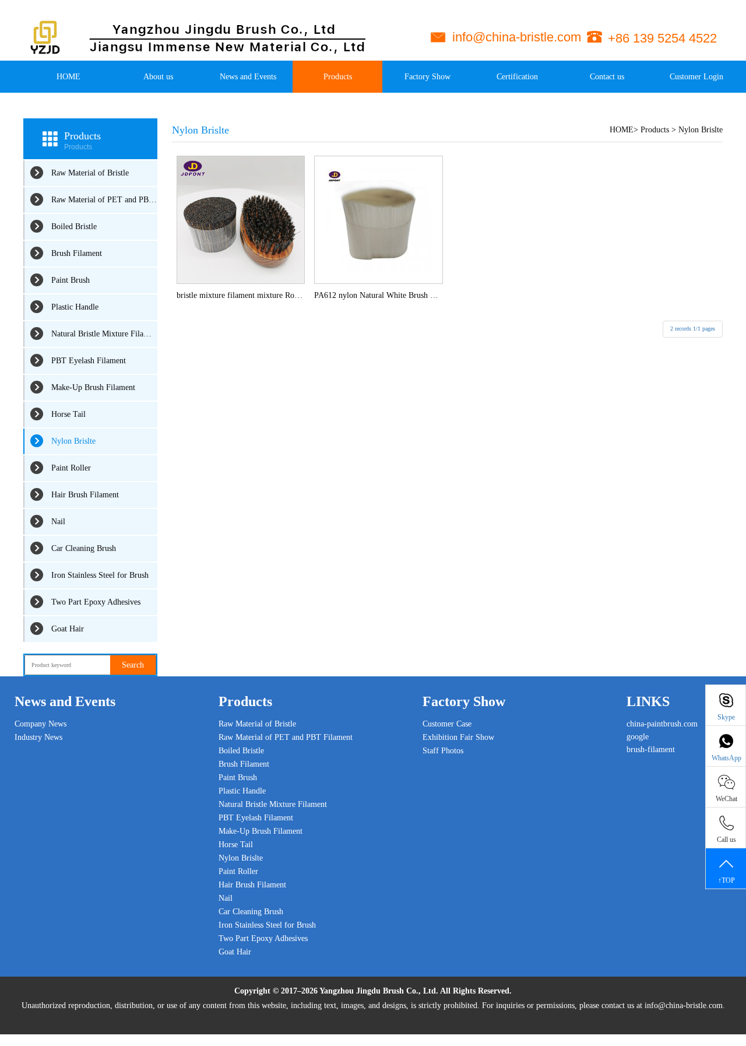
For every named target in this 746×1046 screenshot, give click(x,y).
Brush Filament (76, 253)
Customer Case (447, 723)
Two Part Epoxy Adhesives (95, 602)
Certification (517, 76)
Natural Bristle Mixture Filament (104, 333)
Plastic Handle (74, 307)
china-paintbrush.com (662, 723)
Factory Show (427, 76)
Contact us (607, 76)
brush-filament (651, 749)
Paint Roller (71, 468)
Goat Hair (67, 628)
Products (337, 76)
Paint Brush (70, 280)
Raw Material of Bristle (90, 173)
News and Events (248, 76)
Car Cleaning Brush (83, 548)
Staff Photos (443, 750)
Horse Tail (68, 414)
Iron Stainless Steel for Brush (100, 575)
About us (158, 76)
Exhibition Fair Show (458, 737)
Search (133, 665)
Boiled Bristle (74, 226)
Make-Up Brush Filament (93, 387)
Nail (58, 521)
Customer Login (696, 76)
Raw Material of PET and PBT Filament (104, 199)
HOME (68, 76)
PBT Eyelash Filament (88, 360)
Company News (40, 723)
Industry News (38, 737)
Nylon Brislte (73, 441)
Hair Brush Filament (85, 494)
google (638, 736)
